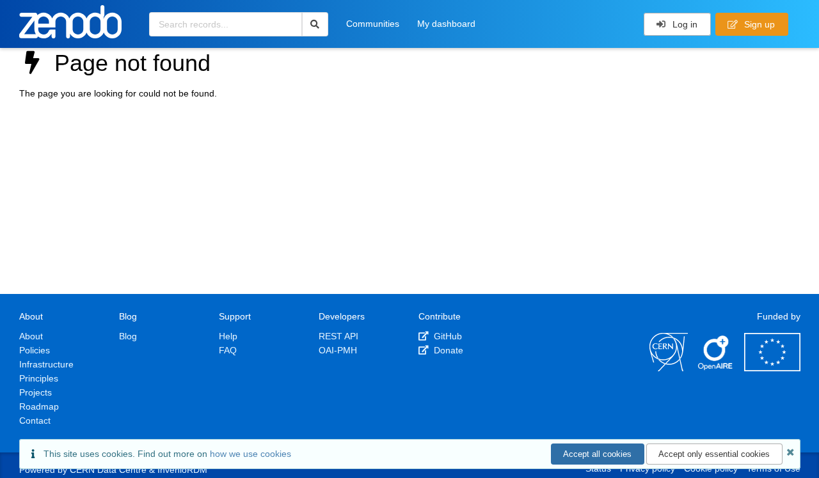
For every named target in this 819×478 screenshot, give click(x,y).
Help (228, 336)
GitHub (446, 336)
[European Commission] (772, 368)
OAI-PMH (338, 350)
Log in (683, 24)
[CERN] (668, 368)
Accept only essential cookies (714, 454)
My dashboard (446, 24)
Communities (372, 24)
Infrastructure (46, 364)
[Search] (315, 24)
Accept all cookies (597, 454)
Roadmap (39, 406)
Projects (35, 392)
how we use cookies (250, 454)
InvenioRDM (182, 470)
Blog (128, 336)
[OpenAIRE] (716, 368)
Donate (447, 350)
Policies (34, 350)
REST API (338, 336)
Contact (35, 420)
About (31, 336)
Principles (38, 378)
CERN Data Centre (108, 470)
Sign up (758, 24)
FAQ (228, 350)
